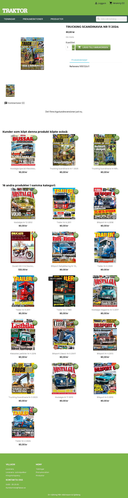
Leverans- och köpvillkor (16, 472)
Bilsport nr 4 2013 (105, 353)
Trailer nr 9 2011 (23, 310)
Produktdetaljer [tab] (79, 60)
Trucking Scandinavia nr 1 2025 (64, 169)
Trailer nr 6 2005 (105, 266)
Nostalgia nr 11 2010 (64, 397)
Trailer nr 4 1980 (64, 310)
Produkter (57, 19)
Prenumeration (42, 472)
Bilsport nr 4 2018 (105, 222)
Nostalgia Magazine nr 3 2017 (105, 310)
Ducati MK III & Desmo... (23, 266)
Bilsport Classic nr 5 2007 (64, 353)
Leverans (10, 469)
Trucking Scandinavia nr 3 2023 (23, 397)
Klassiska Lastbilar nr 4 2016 (23, 353)
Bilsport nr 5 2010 (105, 397)
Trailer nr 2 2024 (23, 441)
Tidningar (9, 19)
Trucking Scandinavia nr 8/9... (105, 169)
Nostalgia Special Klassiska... (23, 169)
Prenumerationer (33, 19)
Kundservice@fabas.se (16, 487)
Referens (74, 66)
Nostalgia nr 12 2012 (23, 222)
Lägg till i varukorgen (93, 47)
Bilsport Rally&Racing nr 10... (64, 266)
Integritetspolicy (13, 475)
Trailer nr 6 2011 (64, 222)
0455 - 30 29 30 (12, 484)
